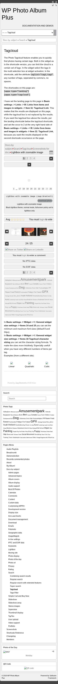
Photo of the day (14, 559)
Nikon (51, 299)
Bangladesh (9, 284)
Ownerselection (13, 456)
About (9, 463)
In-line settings (14, 539)
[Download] (44, 201)
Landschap (12, 299)
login (42, 219)
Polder (45, 303)
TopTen (11, 616)
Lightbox (11, 549)
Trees (36, 311)
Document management (18, 519)
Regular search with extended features (25, 583)
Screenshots (12, 629)
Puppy (14, 307)
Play (39, 303)
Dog (22, 287)
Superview (12, 609)
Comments (12, 496)
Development (12, 288)
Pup (10, 307)
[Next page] (51, 158)
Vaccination (49, 311)
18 (24, 189)
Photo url (12, 563)
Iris (48, 296)
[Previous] (7, 243)
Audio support (14, 486)
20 (31, 189)
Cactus (31, 284)
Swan (21, 311)
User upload (13, 619)
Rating (11, 569)
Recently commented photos (18, 459)
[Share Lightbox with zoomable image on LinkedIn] (33, 249)
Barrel (14, 284)
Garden (12, 296)
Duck (34, 288)
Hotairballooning (38, 296)
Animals (49, 280)
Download (12, 523)
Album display (14, 483)
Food (12, 292)
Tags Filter (14, 593)
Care (44, 284)
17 (20, 189)
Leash (17, 299)
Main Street (24, 299)
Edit (37, 288)
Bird (27, 283)
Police (48, 303)
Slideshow (12, 599)
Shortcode (36, 307)
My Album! (11, 466)
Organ (19, 303)
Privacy (11, 566)
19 (27, 189)
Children (48, 284)
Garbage (7, 296)
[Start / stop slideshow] (29, 164)
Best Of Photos (14, 489)
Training (31, 311)
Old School (13, 303)
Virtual (29, 315)
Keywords (12, 546)
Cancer (41, 284)
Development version (17, 509)
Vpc (32, 315)
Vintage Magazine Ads (21, 315)
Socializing (16, 311)
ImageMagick (13, 536)
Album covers (13, 479)
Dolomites (29, 288)
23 (43, 189)
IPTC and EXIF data (16, 543)
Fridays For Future (35, 292)
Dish (17, 288)
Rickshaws (20, 307)
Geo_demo (17, 296)
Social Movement (28, 434)
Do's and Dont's (14, 516)
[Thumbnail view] (51, 152)
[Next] (51, 243)
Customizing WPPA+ (16, 506)
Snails (46, 307)
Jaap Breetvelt (20, 383)
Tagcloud (27, 148)
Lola (20, 299)
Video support (14, 623)
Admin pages (13, 473)
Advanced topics (15, 476)
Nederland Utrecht (44, 299)
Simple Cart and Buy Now (18, 596)
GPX (45, 291)
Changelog (11, 636)
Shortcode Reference (15, 633)
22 (39, 189)
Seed (28, 307)
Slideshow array (14, 603)
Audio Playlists (12, 449)
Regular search (16, 579)
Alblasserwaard (16, 280)
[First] (7, 231)
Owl (23, 303)
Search (22, 40)
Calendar (12, 493)
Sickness (42, 307)
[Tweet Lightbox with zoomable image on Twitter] (14, 249)
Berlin (23, 284)
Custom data (13, 503)
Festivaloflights (44, 288)
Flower (7, 292)
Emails (11, 526)
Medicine (30, 299)
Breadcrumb (12, 453)
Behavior (18, 284)
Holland (29, 296)
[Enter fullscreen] (54, 3)
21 (35, 189)
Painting (30, 303)
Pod (42, 303)
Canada (36, 284)
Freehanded (24, 292)
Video (13, 315)
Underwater (42, 311)
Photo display (13, 556)
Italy (50, 296)
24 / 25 (29, 243)
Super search (15, 586)
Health (23, 296)
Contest (7, 288)
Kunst (7, 299)
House (45, 296)
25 (51, 189)
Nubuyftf (7, 303)
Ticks (24, 311)
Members (10, 639)
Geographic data (15, 533)
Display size (13, 513)
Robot (25, 307)
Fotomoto (12, 529)
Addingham (8, 280)
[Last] (51, 231)
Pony (7, 307)
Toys (27, 311)
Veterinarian (8, 315)
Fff (50, 288)
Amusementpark (34, 279)
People (36, 303)
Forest (17, 292)
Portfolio (11, 626)
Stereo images (14, 606)
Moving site (13, 553)
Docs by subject (10, 40)
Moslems (35, 299)
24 (47, 189)
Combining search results (20, 576)
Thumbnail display (15, 613)
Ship (31, 307)
